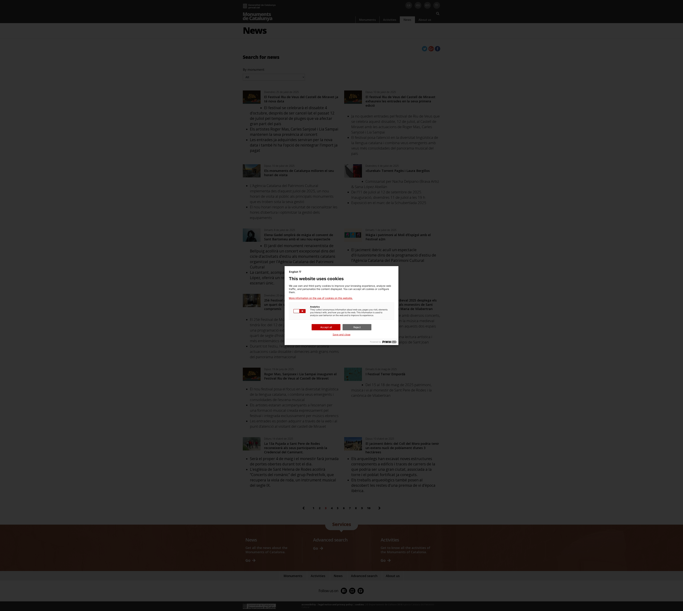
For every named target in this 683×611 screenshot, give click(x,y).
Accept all (326, 327)
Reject (357, 327)
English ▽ (295, 271)
